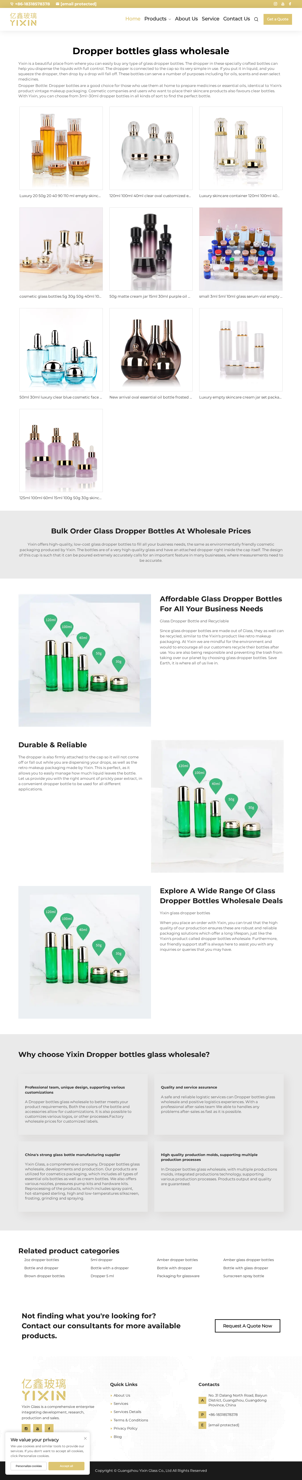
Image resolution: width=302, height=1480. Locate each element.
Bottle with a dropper (110, 1268)
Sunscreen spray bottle (243, 1276)
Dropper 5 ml (102, 1276)
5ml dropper (102, 1260)
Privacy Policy (126, 1428)
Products (155, 19)
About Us (186, 19)
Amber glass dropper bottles (248, 1260)
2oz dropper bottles (41, 1260)
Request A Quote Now (247, 1326)
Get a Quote (278, 19)
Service (210, 19)
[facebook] (290, 4)
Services (121, 1403)
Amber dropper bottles (177, 1260)
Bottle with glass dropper (245, 1268)
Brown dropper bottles (44, 1276)
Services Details (127, 1412)
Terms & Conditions (131, 1420)
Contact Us (236, 19)
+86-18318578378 (32, 4)
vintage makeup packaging (61, 91)
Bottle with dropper (174, 1268)
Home (132, 19)
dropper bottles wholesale (225, 938)
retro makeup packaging (41, 767)
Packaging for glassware (178, 1276)
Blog (118, 1437)
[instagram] (275, 4)
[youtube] (283, 4)
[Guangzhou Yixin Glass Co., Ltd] (31, 19)
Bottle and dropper (41, 1268)
